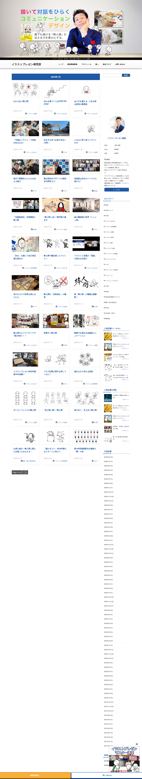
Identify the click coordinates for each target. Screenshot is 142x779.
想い (97, 64)
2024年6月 (107, 571)
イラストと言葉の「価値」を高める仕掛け (85, 257)
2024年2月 (107, 588)
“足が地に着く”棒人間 (53, 410)
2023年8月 (107, 614)
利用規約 (106, 765)
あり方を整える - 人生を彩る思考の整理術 (85, 102)
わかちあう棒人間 (20, 101)
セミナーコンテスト (110, 259)
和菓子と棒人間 (50, 332)
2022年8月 (107, 667)
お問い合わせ (120, 64)
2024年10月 (107, 553)
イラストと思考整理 (30, 268)
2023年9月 (107, 610)
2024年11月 (107, 549)
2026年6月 (107, 466)
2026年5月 (107, 470)
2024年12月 (107, 544)
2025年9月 (107, 505)
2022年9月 (107, 662)
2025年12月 (107, 492)
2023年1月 (107, 645)
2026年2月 (107, 483)
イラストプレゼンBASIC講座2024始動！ (24, 373)
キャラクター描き (61, 229)
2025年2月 (107, 536)
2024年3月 (107, 584)
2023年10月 (107, 606)
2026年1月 (107, 487)
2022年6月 (107, 676)
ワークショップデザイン (112, 281)
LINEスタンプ (109, 210)
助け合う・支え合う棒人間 (85, 410)
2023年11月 (107, 601)
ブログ (65, 152)
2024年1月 (107, 593)
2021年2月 (107, 746)
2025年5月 (107, 523)
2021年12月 (107, 702)
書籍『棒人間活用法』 (29, 461)
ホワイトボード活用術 (111, 270)
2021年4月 (107, 737)
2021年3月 (107, 741)
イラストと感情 (32, 114)
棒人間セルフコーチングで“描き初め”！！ (24, 334)
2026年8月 (107, 457)
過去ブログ (107, 64)
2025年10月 (107, 501)
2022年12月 (107, 649)
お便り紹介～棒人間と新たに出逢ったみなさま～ (24, 450)
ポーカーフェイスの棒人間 (24, 410)
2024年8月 (107, 562)
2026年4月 (107, 474)
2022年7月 (107, 671)
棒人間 (95, 306)
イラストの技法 (62, 306)
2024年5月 (107, 575)
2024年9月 (107, 558)
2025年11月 (107, 496)
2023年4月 (107, 632)
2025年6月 (107, 518)
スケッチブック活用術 (111, 253)
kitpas (106, 205)
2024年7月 (107, 566)
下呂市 (65, 345)
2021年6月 (107, 728)
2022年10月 (107, 658)
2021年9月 (107, 715)
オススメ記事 (109, 243)
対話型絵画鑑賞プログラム (112, 297)
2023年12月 (107, 597)
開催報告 (107, 318)
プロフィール (86, 64)
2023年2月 (107, 641)
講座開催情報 (72, 64)
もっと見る (116, 190)
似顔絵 (95, 191)
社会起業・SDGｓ (110, 313)
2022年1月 (107, 698)
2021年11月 (107, 706)
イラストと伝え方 (61, 114)
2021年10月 (107, 711)
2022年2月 (107, 693)
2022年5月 (107, 680)
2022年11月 (107, 654)
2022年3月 (107, 689)
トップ (60, 64)
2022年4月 (107, 684)
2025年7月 (107, 514)
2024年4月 (107, 579)
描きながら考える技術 (83, 371)
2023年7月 (107, 619)
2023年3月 (107, 636)
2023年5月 (107, 628)
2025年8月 (107, 509)
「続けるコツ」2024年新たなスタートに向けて (55, 450)
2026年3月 (107, 479)
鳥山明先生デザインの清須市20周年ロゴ (55, 180)
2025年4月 (107, 527)
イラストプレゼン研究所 (26, 64)
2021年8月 (107, 719)
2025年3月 (107, 531)
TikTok (107, 215)
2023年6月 (107, 623)
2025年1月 (107, 540)
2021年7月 (107, 724)
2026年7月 (107, 461)
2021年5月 (107, 733)
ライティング (109, 275)
